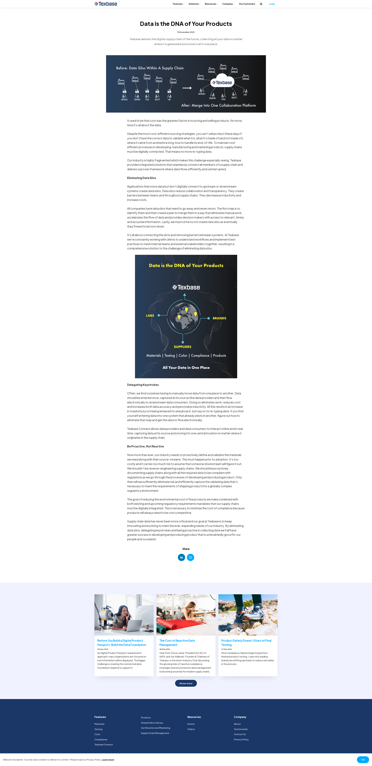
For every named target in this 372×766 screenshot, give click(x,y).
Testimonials (241, 729)
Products (146, 717)
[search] (261, 4)
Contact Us (240, 734)
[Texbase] (105, 4)
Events (191, 724)
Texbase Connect (103, 744)
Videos (191, 729)
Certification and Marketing (155, 727)
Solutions (194, 3)
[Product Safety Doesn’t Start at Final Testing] (248, 615)
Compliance (100, 739)
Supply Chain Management (155, 733)
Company (227, 3)
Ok (363, 759)
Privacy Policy (241, 739)
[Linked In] (181, 557)
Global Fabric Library (152, 722)
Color (97, 734)
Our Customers (247, 3)
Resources (211, 3)
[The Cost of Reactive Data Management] (186, 615)
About (237, 724)
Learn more (108, 759)
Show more (185, 683)
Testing (98, 729)
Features (178, 3)
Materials (99, 724)
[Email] (190, 557)
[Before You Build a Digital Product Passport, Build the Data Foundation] (124, 615)
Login (272, 4)
